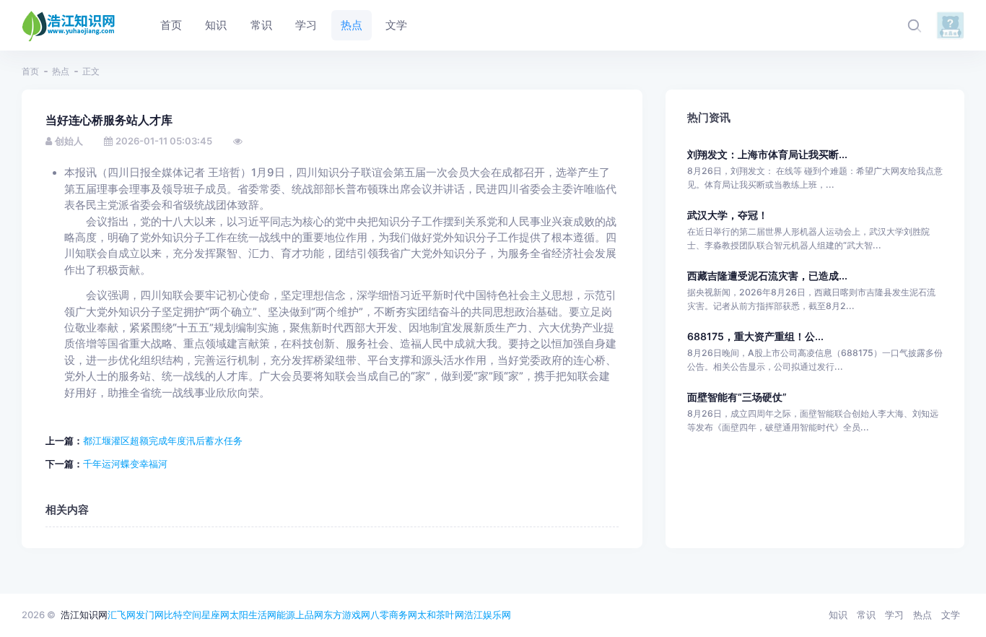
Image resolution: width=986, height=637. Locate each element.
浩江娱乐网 (487, 614)
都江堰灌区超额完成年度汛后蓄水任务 (163, 440)
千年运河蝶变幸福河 (125, 463)
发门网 (150, 614)
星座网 (215, 614)
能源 (285, 614)
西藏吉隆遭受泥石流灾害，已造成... (767, 275)
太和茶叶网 (440, 614)
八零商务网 (393, 614)
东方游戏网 (346, 614)
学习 (894, 614)
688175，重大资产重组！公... (755, 336)
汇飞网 (122, 614)
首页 (30, 71)
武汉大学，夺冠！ (727, 215)
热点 (60, 71)
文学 (950, 614)
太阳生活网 (253, 614)
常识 (866, 614)
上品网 (309, 614)
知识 (838, 614)
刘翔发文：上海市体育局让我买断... (767, 154)
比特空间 (182, 614)
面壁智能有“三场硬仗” (737, 397)
